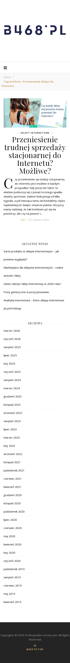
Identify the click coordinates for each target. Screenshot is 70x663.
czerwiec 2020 (13, 528)
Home (7, 77)
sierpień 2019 (12, 577)
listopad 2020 (12, 503)
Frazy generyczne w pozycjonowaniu (26, 292)
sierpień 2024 (12, 380)
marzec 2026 (12, 330)
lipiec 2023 (10, 429)
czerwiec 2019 (13, 585)
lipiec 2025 (10, 355)
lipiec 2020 (10, 519)
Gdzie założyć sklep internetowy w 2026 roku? (32, 284)
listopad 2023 (12, 404)
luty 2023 (9, 445)
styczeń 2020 (12, 561)
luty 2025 (9, 363)
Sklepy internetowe (35, 133)
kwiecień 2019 (12, 602)
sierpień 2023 (12, 421)
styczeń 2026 (12, 339)
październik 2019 (14, 569)
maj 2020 (9, 536)
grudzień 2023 (13, 396)
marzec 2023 (12, 437)
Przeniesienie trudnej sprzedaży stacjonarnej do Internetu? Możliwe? (35, 154)
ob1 (23, 219)
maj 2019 (9, 593)
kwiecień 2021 (12, 487)
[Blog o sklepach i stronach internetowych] (35, 31)
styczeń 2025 (12, 371)
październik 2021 (14, 470)
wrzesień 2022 (13, 454)
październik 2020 (14, 511)
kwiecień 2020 (12, 544)
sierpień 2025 (12, 347)
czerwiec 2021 (13, 478)
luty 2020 (9, 552)
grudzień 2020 (13, 495)
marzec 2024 (12, 388)
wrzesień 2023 (13, 413)
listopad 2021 (12, 462)
